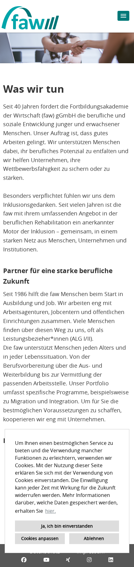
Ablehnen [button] (94, 538)
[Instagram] (89, 559)
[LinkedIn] (110, 559)
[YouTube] (46, 559)
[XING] (68, 559)
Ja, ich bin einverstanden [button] (67, 526)
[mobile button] (123, 16)
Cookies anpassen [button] (40, 538)
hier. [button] (50, 510)
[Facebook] (23, 559)
